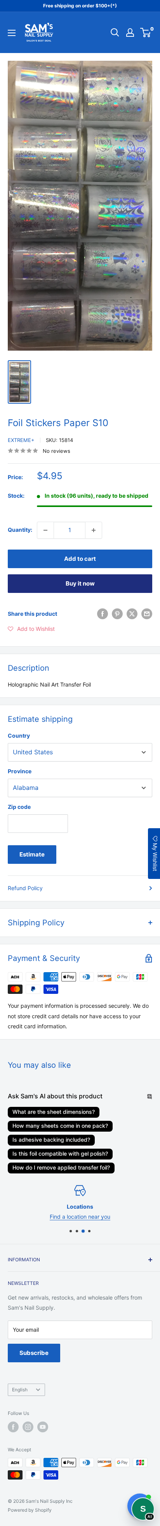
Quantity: (20, 529)
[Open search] (115, 32)
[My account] (130, 32)
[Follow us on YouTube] (42, 1427)
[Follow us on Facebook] (13, 1427)
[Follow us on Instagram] (28, 1427)
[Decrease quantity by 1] (45, 530)
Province (19, 771)
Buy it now (80, 583)
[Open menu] (12, 33)
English (20, 1389)
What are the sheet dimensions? (53, 1111)
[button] (31, 629)
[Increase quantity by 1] (93, 530)
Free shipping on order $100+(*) (80, 6)
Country (19, 735)
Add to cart (80, 558)
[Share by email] (146, 613)
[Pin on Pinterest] (117, 613)
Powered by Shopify (30, 1510)
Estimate (32, 854)
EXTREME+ (21, 440)
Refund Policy (25, 888)
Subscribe (34, 1352)
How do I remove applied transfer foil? (61, 1167)
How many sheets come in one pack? (60, 1125)
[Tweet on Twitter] (132, 613)
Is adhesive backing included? (51, 1139)
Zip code (19, 806)
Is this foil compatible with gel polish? (60, 1153)
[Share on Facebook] (102, 613)
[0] (146, 32)
